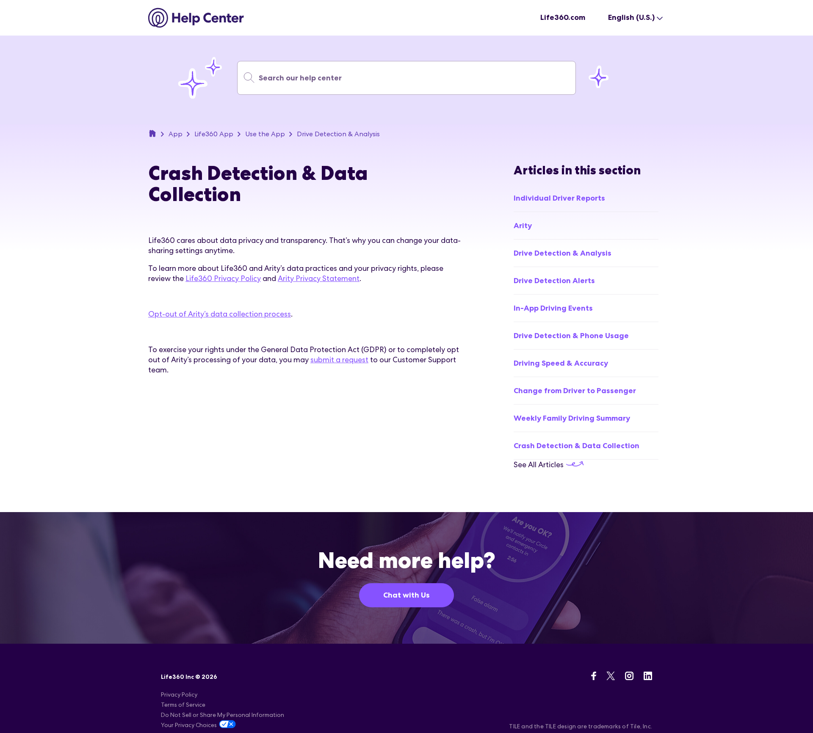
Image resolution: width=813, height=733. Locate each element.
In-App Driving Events (553, 308)
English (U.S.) (631, 17)
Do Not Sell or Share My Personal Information (222, 714)
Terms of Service (183, 704)
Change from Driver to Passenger (575, 390)
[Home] (196, 17)
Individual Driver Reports (559, 198)
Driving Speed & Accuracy (561, 363)
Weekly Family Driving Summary (572, 418)
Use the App (265, 134)
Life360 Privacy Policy (223, 278)
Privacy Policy (179, 694)
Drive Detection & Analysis (338, 134)
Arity (523, 225)
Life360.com (562, 17)
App (176, 134)
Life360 (152, 133)
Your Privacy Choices (189, 725)
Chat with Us (406, 595)
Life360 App (213, 134)
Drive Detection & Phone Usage (571, 335)
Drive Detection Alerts (554, 280)
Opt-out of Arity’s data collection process (219, 313)
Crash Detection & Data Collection (576, 445)
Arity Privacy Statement (318, 278)
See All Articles (539, 464)
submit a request (339, 359)
